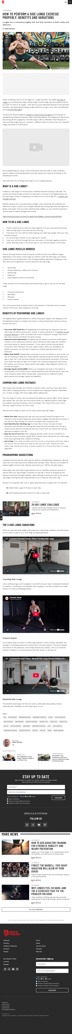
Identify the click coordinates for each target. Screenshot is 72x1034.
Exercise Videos (41, 946)
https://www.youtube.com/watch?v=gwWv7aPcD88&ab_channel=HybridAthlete (32, 216)
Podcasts (39, 948)
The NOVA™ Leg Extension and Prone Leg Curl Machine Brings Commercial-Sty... (60, 758)
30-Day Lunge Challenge (45, 504)
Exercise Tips (44, 721)
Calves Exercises (60, 717)
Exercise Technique (31, 721)
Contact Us (5, 1002)
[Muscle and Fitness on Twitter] (33, 825)
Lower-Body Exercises (10, 730)
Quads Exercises (58, 730)
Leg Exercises (7, 10)
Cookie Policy (5, 1007)
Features (6, 948)
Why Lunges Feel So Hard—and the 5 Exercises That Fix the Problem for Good (48, 891)
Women (33, 796)
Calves (51, 717)
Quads (49, 730)
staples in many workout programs (39, 115)
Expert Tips (53, 721)
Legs (49, 726)
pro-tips (42, 730)
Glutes (6, 726)
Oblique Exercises (24, 730)
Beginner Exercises (24, 717)
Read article (36, 513)
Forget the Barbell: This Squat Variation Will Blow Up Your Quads (49, 868)
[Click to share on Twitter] (1, 515)
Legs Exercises (57, 726)
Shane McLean (10, 29)
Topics (38, 940)
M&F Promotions (14, 799)
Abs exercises (13, 717)
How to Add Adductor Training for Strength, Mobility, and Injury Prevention (48, 845)
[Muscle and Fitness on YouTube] (39, 825)
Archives (6, 961)
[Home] (3, 3)
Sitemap (6, 964)
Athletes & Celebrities (10, 946)
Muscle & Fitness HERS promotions (19, 801)
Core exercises (8, 721)
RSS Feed (39, 951)
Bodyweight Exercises (39, 717)
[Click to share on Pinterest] (1, 518)
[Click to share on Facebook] (1, 512)
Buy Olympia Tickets (10, 958)
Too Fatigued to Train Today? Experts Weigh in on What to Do (25, 758)
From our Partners (57, 753)
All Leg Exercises (36, 909)
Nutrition (6, 943)
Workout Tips (21, 754)
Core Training (19, 721)
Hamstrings (26, 726)
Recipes (6, 951)
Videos (38, 943)
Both (23, 796)
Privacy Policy (5, 1006)
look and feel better (14, 110)
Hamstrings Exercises (39, 726)
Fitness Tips (63, 721)
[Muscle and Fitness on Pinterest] (45, 825)
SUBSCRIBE (58, 798)
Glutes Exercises (16, 726)
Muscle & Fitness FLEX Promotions (19, 803)
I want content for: (12, 796)
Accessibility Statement (8, 1009)
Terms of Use (5, 1004)
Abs (5, 717)
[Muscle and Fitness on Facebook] (27, 825)
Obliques (35, 730)
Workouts (6, 940)
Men (28, 796)
